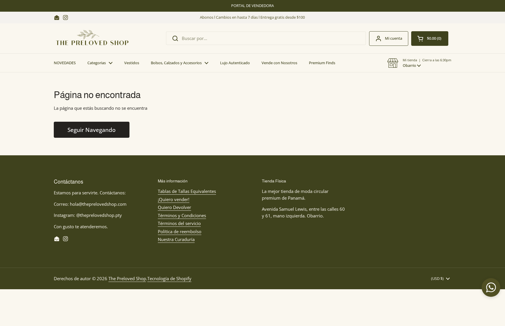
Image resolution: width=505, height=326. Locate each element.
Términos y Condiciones (182, 215)
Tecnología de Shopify (169, 278)
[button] (419, 63)
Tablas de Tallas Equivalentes (187, 191)
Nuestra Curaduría (176, 239)
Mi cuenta (393, 38)
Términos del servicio (179, 223)
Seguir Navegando (92, 129)
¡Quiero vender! (173, 199)
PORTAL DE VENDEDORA (252, 6)
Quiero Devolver (174, 207)
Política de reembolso (179, 231)
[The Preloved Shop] (92, 38)
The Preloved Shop (127, 278)
